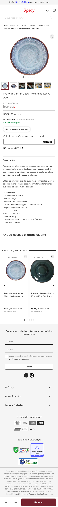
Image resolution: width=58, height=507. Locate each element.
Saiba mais (24, 129)
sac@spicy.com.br (42, 491)
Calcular (47, 141)
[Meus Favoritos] (47, 10)
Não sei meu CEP (11, 148)
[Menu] (5, 10)
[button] (4, 285)
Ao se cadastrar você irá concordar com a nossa (31, 357)
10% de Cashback (22, 2)
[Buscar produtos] (51, 18)
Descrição (9, 160)
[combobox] (29, 18)
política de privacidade (19, 359)
